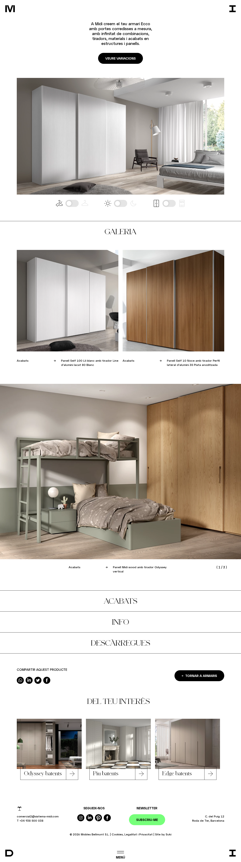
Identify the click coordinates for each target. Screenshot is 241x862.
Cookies (117, 834)
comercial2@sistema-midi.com (38, 816)
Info (120, 622)
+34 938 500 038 (31, 820)
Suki (168, 834)
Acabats (120, 601)
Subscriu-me (147, 820)
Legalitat (130, 834)
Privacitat (146, 834)
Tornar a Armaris (201, 676)
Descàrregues (120, 643)
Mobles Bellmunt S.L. (95, 834)
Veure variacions (120, 58)
